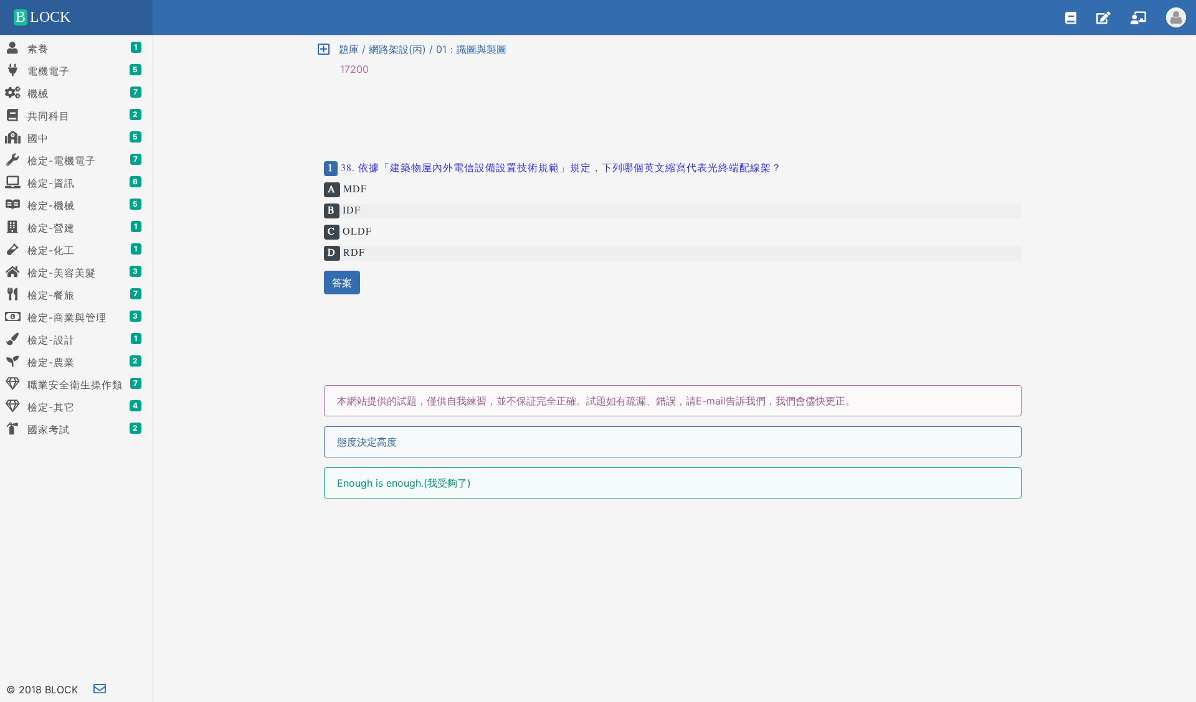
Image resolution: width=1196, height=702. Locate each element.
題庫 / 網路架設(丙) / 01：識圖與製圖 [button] (418, 49)
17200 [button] (348, 69)
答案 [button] (342, 282)
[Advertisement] (673, 113)
